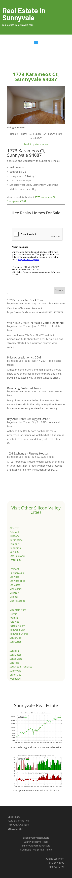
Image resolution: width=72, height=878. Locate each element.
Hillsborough (17, 572)
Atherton (14, 528)
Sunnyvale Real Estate (36, 705)
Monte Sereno (17, 600)
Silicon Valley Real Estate (36, 837)
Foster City (15, 559)
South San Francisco (21, 666)
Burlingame (16, 539)
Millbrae (14, 592)
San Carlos (15, 641)
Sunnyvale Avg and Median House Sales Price (36, 747)
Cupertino (15, 548)
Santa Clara (16, 658)
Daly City (14, 551)
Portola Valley (17, 625)
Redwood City (17, 629)
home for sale (57, 303)
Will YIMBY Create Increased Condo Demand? (35, 323)
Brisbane (15, 535)
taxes (52, 456)
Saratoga (14, 662)
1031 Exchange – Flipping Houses (28, 453)
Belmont (14, 532)
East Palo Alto (17, 555)
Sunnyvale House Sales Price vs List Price (36, 790)
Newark (14, 613)
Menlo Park (16, 588)
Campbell (15, 544)
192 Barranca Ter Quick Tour (25, 300)
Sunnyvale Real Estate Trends (36, 849)
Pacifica (14, 617)
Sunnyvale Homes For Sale (36, 845)
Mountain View (18, 609)
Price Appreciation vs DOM (24, 357)
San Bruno (15, 637)
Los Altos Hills (17, 580)
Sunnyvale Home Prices (36, 841)
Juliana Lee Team (20, 303)
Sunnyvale (15, 670)
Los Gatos (15, 584)
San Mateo (15, 654)
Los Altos (14, 576)
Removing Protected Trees (24, 388)
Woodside (15, 678)
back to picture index (36, 144)
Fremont (14, 568)
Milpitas (14, 596)
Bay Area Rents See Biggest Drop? (28, 419)
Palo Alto (14, 621)
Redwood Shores (19, 633)
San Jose (14, 650)
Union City (15, 674)
